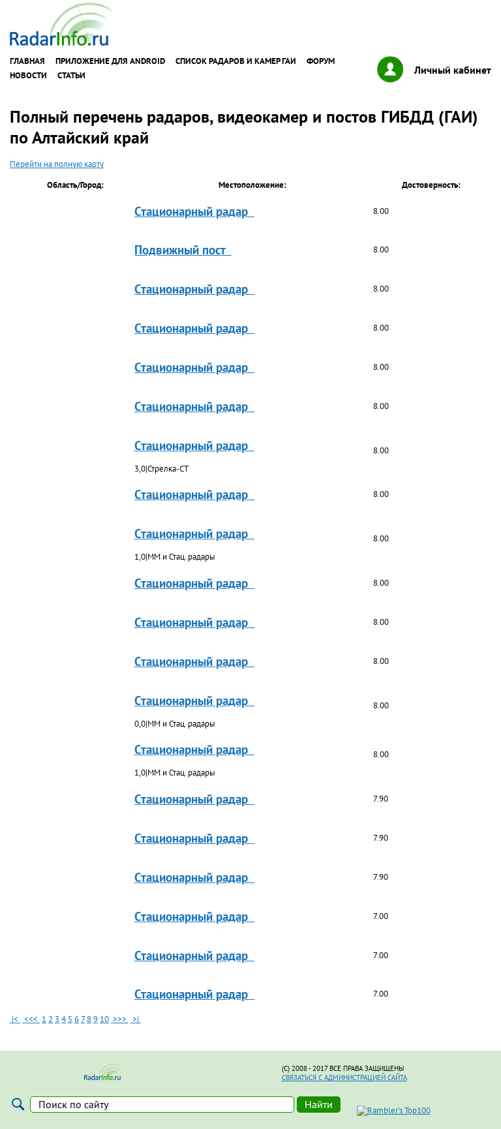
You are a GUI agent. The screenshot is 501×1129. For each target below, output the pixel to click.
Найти (319, 1104)
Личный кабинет (452, 69)
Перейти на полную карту (57, 164)
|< (15, 1019)
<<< (31, 1019)
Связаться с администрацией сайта (344, 1077)
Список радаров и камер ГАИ (235, 61)
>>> (120, 1019)
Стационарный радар (194, 211)
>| (135, 1019)
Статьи (71, 75)
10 (104, 1019)
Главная (27, 61)
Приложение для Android (110, 61)
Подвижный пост (183, 249)
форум (321, 61)
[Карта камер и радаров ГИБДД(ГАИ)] (62, 42)
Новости (28, 75)
